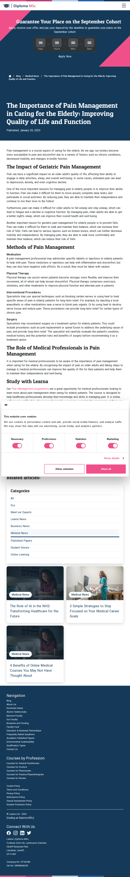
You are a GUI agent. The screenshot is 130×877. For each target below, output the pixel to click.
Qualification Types (16, 745)
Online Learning (20, 554)
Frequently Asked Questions (21, 734)
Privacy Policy (13, 793)
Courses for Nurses (16, 778)
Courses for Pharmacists (19, 770)
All (12, 498)
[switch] (49, 445)
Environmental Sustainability (20, 742)
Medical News (32, 76)
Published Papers (21, 540)
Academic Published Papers (20, 738)
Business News (20, 526)
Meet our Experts (21, 512)
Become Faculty (14, 715)
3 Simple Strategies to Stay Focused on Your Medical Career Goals (94, 611)
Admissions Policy (16, 797)
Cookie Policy (13, 786)
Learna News (18, 519)
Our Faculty (12, 719)
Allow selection (64, 469)
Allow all (106, 469)
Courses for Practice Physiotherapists (25, 774)
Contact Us (12, 749)
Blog (18, 76)
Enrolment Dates (15, 708)
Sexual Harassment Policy (19, 801)
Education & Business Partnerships (24, 730)
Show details (112, 458)
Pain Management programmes (30, 388)
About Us (11, 704)
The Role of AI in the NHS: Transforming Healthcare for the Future (34, 611)
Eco (13, 505)
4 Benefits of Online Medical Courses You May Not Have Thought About (31, 670)
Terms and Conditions (17, 789)
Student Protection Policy (19, 804)
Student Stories (20, 547)
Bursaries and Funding (18, 723)
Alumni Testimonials (16, 712)
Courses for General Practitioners (23, 763)
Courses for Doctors (17, 767)
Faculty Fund (13, 727)
